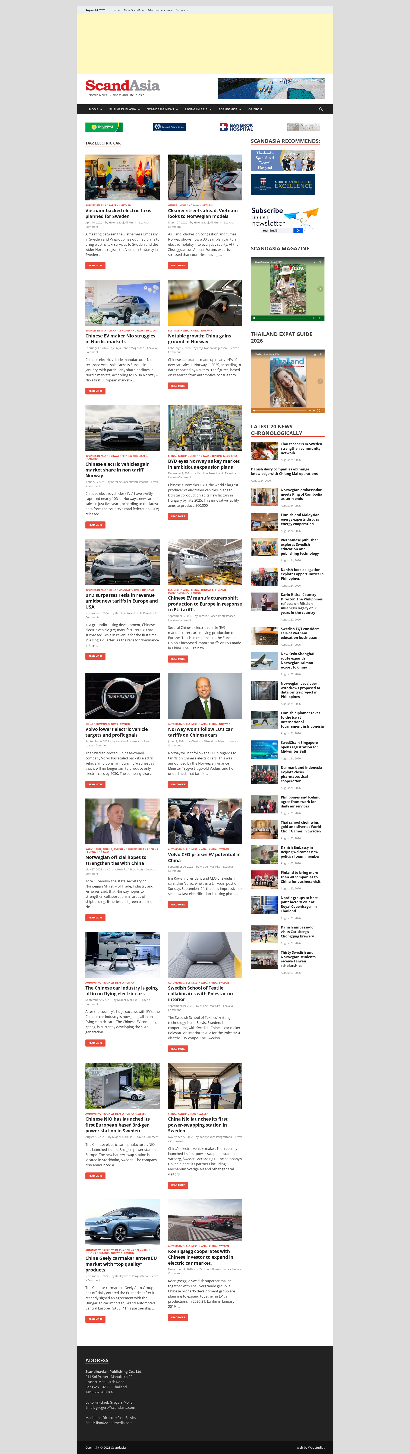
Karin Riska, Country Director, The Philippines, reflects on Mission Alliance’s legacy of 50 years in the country (302, 603)
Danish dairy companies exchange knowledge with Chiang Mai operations (284, 471)
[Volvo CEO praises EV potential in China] (205, 822)
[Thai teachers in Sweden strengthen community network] (264, 444)
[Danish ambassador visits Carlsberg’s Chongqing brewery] (264, 927)
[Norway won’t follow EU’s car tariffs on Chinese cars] (205, 696)
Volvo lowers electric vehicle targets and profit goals (116, 732)
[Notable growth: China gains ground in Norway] (205, 303)
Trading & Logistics (224, 455)
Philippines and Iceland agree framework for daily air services (301, 802)
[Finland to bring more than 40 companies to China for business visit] (264, 873)
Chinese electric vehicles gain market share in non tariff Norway (117, 470)
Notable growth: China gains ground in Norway (199, 339)
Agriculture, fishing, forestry (105, 849)
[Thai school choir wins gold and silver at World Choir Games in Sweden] (264, 822)
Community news (106, 724)
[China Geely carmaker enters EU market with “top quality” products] (122, 1223)
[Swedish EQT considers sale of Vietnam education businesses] (264, 629)
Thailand (91, 458)
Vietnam (126, 205)
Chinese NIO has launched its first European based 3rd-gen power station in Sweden (117, 1125)
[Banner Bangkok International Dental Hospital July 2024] (283, 169)
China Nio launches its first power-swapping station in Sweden (198, 1125)
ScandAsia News (160, 109)
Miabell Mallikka (210, 867)
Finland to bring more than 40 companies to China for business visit (301, 877)
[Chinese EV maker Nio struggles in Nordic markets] (122, 303)
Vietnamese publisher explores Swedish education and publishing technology (300, 547)
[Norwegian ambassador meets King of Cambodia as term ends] (264, 490)
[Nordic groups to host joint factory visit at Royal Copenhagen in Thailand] (264, 898)
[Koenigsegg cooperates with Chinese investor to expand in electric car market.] (205, 1220)
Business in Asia (122, 109)
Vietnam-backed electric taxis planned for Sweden (118, 213)
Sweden (113, 205)
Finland (220, 589)
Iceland (103, 1252)
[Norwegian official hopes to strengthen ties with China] (122, 822)
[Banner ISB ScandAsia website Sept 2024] (271, 98)
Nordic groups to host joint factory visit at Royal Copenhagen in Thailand (299, 904)
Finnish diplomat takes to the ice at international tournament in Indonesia (302, 719)
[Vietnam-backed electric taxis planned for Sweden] (122, 178)
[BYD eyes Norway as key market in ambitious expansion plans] (205, 428)
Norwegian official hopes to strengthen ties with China (115, 860)
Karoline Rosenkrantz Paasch (129, 482)
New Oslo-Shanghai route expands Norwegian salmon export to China (297, 660)
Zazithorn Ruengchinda (214, 1269)
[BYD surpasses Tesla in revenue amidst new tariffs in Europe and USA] (122, 562)
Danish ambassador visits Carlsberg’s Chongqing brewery (298, 932)
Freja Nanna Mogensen (129, 348)
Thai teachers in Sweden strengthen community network (301, 448)
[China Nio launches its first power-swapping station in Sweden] (205, 1086)
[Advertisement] (205, 44)
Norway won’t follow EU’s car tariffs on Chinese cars (200, 732)
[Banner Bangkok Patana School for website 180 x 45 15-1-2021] (169, 130)
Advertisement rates (160, 10)
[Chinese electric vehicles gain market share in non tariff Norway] (122, 428)
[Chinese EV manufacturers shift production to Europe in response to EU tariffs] (205, 562)
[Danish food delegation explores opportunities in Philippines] (264, 570)
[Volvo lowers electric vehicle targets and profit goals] (122, 696)
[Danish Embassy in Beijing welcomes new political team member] (264, 847)
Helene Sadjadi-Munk (122, 222)
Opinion (255, 109)
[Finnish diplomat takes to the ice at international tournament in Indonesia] (264, 713)
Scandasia (118, 1447)
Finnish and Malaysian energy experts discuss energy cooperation (300, 519)
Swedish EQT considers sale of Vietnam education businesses (300, 633)
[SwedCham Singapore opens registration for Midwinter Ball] (264, 743)
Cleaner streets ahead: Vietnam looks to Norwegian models (203, 213)
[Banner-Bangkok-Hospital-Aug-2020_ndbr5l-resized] (236, 130)
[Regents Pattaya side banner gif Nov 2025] (283, 193)
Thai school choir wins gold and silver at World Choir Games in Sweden (301, 827)
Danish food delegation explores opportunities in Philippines (302, 574)
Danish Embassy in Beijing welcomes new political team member (300, 852)
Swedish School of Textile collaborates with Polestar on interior (200, 994)
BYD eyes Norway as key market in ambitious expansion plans (204, 464)
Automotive (176, 724)
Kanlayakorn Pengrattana (215, 1137)
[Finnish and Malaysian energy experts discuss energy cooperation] (264, 515)
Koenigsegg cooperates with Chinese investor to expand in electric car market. (200, 1257)
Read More (93, 264)
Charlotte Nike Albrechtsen (208, 741)
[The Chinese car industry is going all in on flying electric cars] (122, 955)
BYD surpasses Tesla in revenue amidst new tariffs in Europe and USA (121, 601)
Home (116, 10)
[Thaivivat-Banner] (104, 130)
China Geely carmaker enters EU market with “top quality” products (121, 1264)
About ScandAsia (134, 10)
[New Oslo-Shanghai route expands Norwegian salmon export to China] (264, 654)
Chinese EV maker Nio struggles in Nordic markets (120, 339)
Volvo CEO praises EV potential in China (204, 857)
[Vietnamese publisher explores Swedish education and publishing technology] (264, 540)
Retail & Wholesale (134, 455)
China (112, 330)
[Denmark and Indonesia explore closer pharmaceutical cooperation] (264, 768)
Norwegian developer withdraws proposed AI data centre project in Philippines (300, 690)
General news (177, 205)
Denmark (124, 330)
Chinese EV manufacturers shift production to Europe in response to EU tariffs (205, 604)
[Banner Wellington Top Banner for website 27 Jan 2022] (303, 130)
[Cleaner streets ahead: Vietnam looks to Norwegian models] (205, 178)
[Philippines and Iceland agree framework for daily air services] (264, 797)
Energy (91, 852)
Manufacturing (129, 589)
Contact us (182, 10)
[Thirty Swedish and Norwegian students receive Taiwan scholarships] (264, 952)
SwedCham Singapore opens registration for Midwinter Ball (299, 747)
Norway (194, 205)
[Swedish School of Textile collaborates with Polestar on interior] (205, 955)
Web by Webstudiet (311, 1447)
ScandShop (228, 109)
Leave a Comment (179, 477)
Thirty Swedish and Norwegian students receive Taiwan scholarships (298, 959)
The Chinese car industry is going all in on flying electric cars (121, 991)
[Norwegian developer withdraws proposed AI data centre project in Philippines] (264, 684)
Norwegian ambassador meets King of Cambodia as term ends (301, 494)
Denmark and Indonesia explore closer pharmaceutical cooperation (301, 774)
